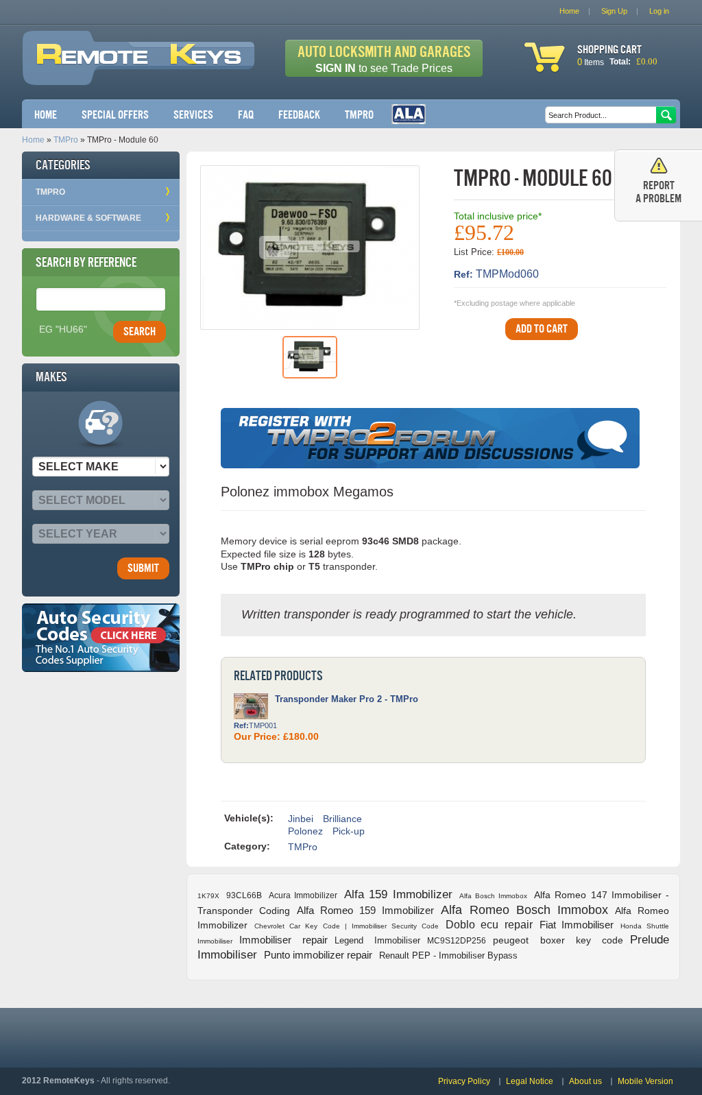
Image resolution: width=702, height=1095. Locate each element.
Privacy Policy (464, 1081)
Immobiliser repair (283, 940)
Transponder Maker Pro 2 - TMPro (346, 699)
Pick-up (348, 831)
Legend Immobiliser (377, 940)
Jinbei (300, 818)
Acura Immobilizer (303, 895)
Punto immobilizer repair (318, 955)
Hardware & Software (88, 218)
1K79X (208, 896)
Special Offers (115, 114)
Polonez (305, 831)
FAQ (246, 114)
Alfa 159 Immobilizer (398, 894)
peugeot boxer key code (558, 940)
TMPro (359, 114)
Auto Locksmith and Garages (384, 59)
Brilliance (342, 818)
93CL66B (244, 895)
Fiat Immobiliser (577, 924)
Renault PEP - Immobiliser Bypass (448, 955)
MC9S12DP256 (456, 941)
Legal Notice (529, 1081)
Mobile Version (645, 1081)
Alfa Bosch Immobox (493, 896)
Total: (620, 62)
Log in (659, 11)
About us (585, 1081)
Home (45, 114)
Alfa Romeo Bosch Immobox (524, 910)
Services (193, 114)
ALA (408, 114)
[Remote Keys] (138, 74)
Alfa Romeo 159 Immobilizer (365, 910)
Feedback (299, 114)
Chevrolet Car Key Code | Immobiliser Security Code (346, 926)
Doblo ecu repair (489, 924)
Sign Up (614, 11)
